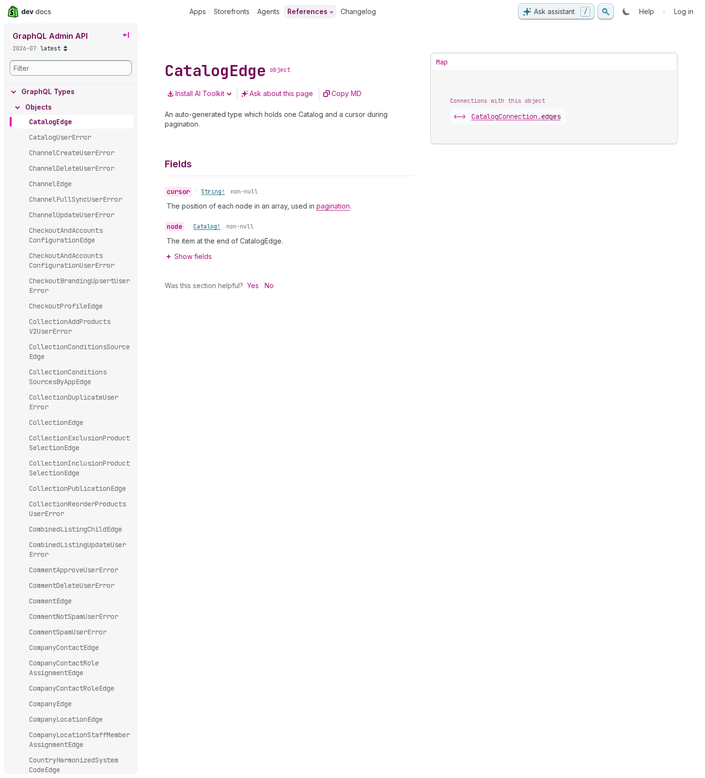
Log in (683, 11)
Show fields (193, 256)
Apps (197, 11)
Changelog (358, 11)
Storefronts (232, 11)
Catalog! (206, 226)
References (307, 11)
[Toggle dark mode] (626, 11)
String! (213, 191)
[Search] (605, 11)
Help (646, 11)
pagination (333, 206)
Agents (268, 11)
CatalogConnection (516, 116)
